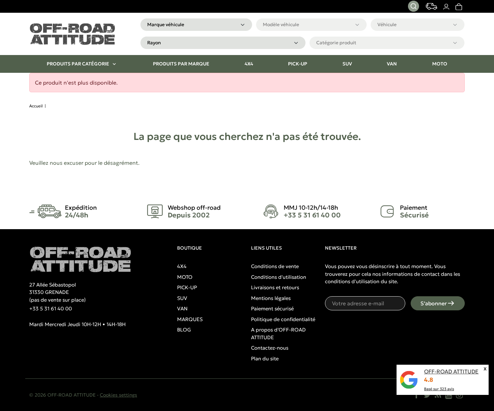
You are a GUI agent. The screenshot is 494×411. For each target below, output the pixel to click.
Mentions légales (271, 298)
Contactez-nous (269, 348)
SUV (182, 298)
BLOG (184, 329)
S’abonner (433, 303)
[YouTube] (448, 395)
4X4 (182, 266)
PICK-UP (187, 287)
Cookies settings (118, 395)
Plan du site (265, 358)
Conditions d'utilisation (278, 277)
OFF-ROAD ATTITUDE (451, 371)
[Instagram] (459, 395)
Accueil (36, 105)
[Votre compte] (446, 6)
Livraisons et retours (275, 287)
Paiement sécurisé (272, 308)
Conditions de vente (275, 266)
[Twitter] (427, 395)
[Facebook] (416, 395)
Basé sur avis (439, 389)
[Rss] (438, 395)
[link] (458, 6)
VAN (182, 308)
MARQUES (190, 319)
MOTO (185, 277)
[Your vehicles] (431, 6)
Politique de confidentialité (283, 319)
